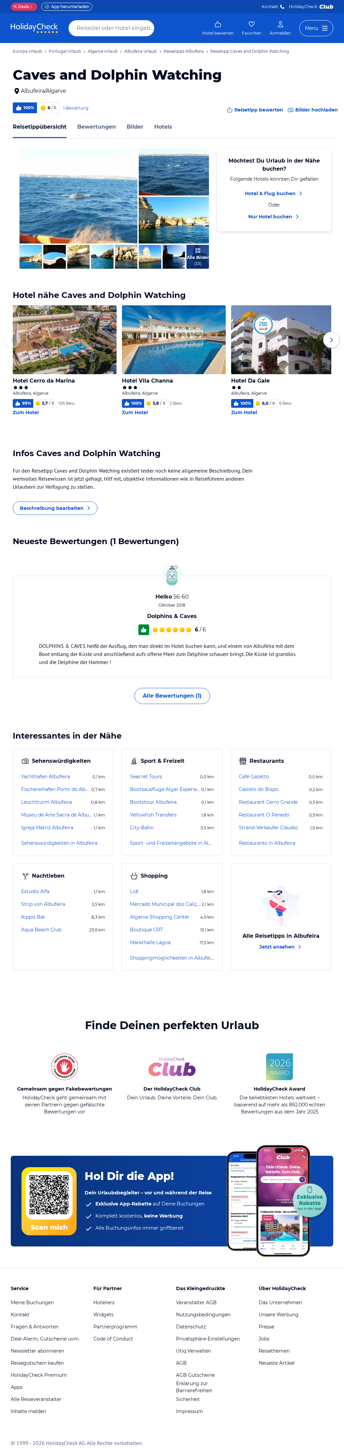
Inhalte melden (28, 1411)
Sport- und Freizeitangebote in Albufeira (172, 843)
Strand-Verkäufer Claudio (268, 828)
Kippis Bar (33, 917)
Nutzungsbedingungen (203, 1315)
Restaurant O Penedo (264, 815)
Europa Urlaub (27, 51)
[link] (218, 28)
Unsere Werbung (279, 1315)
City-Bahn (142, 828)
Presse (266, 1327)
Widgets (103, 1315)
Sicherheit (188, 1399)
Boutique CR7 (146, 930)
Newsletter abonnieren (37, 1351)
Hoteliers (104, 1303)
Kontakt (270, 6)
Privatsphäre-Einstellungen (208, 1339)
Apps (17, 1387)
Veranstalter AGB (196, 1303)
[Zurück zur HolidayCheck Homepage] (34, 28)
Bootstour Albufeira (153, 802)
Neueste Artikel (277, 1363)
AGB (181, 1363)
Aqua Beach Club (41, 930)
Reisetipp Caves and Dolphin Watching (249, 51)
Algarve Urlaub (103, 51)
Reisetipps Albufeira (184, 51)
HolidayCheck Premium (39, 1375)
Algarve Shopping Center (159, 917)
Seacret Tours (146, 777)
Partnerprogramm (115, 1327)
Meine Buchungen (32, 1303)
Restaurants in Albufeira (267, 843)
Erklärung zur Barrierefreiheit (194, 1387)
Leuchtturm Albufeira (46, 802)
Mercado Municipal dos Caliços (165, 904)
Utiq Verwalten (193, 1351)
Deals (21, 6)
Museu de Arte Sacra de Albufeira (56, 815)
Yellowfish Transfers (153, 815)
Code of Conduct (113, 1339)
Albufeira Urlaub (140, 51)
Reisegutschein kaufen (37, 1363)
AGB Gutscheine (195, 1375)
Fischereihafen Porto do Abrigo (55, 789)
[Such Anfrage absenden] (160, 28)
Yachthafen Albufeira (45, 777)
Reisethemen (274, 1351)
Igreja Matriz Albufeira (47, 828)
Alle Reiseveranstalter (36, 1399)
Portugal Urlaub (65, 51)
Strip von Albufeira (43, 904)
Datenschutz (191, 1327)
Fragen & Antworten (34, 1327)
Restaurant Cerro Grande (268, 802)
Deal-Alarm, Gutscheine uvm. (45, 1339)
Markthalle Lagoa (150, 942)
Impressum (189, 1411)
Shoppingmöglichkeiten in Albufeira (172, 958)
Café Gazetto (254, 777)
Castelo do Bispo (258, 789)
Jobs (264, 1339)
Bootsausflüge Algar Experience (165, 789)
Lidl (134, 891)
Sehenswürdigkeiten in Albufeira (59, 843)
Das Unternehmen (280, 1303)
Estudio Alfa (35, 891)
